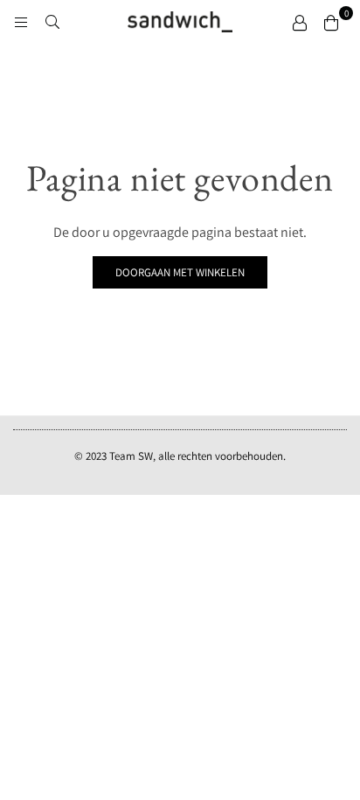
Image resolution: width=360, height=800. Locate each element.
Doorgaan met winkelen (180, 272)
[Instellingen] (299, 22)
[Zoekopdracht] (52, 22)
